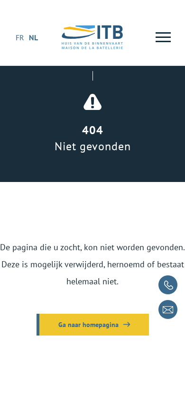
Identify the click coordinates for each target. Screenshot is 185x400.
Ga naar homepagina (88, 324)
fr (20, 37)
